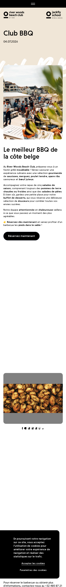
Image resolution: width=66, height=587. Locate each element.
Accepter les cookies (33, 563)
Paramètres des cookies (33, 570)
